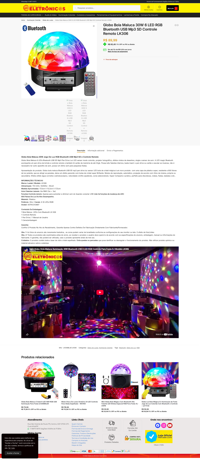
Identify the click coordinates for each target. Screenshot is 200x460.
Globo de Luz (131, 348)
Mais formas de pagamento (118, 51)
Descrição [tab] (81, 150)
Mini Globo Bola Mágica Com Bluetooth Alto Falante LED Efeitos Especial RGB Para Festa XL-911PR (120, 404)
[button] (93, 26)
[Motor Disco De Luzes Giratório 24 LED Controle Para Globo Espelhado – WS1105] (79, 380)
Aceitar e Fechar (13, 453)
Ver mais (11, 448)
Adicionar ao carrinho (39, 413)
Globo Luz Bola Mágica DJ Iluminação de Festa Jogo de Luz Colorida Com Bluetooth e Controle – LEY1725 (160, 404)
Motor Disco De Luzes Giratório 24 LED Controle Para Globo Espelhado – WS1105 (79, 403)
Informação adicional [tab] (96, 150)
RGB (138, 348)
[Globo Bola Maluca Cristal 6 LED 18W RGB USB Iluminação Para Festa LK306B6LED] (39, 380)
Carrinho (159, 10)
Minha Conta (148, 10)
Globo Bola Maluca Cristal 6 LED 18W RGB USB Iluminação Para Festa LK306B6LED (39, 403)
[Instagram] (163, 425)
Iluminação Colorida (33, 20)
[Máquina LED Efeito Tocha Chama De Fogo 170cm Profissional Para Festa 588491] (178, 25)
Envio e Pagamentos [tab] (115, 150)
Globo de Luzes (48, 20)
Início (23, 20)
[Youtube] (169, 425)
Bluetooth (122, 348)
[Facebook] (157, 425)
